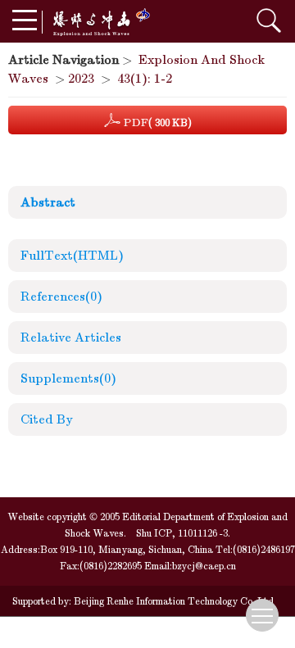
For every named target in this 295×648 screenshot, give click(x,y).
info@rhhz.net (166, 632)
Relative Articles (70, 337)
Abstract (47, 202)
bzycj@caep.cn (204, 566)
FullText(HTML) (72, 255)
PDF (156, 122)
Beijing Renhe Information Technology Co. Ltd (172, 601)
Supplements (68, 378)
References (61, 296)
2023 (81, 78)
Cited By (46, 419)
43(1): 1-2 (144, 78)
